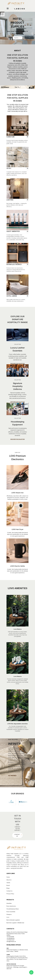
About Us (9, 880)
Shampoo (9, 914)
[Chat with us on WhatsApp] (31, 972)
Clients (8, 882)
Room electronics (11, 906)
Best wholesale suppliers (13, 920)
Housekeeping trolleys (13, 909)
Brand (8, 885)
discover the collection (17, 363)
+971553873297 (10, 940)
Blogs (8, 888)
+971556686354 (10, 938)
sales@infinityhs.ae (11, 941)
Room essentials (11, 911)
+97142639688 (10, 936)
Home (8, 877)
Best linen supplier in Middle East (15, 922)
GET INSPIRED (12, 775)
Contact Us (9, 891)
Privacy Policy (10, 893)
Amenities (9, 903)
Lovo (8, 917)
